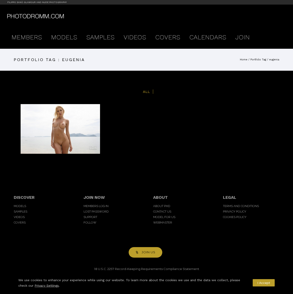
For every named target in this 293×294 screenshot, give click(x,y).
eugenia (274, 59)
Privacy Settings (47, 285)
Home (243, 59)
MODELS (64, 37)
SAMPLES (100, 37)
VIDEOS (135, 37)
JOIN (242, 37)
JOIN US (148, 252)
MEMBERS (26, 37)
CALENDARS (207, 37)
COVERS (167, 37)
